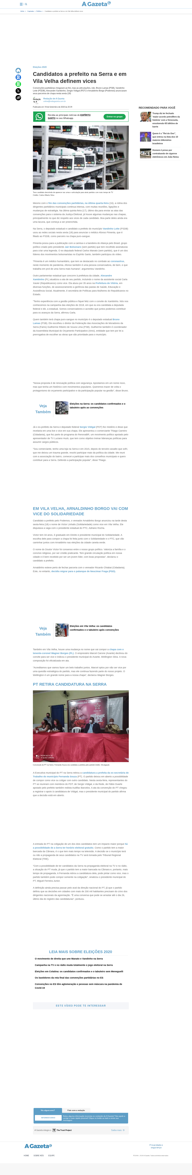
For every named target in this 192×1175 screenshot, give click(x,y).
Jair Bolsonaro (73, 247)
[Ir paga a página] (18, 70)
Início (22, 11)
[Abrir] (21, 4)
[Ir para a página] (96, 4)
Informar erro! (48, 1118)
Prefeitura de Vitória (106, 283)
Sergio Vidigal (87, 427)
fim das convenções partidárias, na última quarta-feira (78, 203)
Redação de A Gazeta (53, 99)
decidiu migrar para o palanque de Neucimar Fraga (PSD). (83, 571)
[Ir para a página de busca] (26, 4)
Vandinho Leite (111, 228)
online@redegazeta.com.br (54, 101)
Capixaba (30, 11)
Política (39, 11)
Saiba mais (116, 1130)
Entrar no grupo (115, 117)
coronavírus (117, 261)
